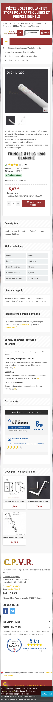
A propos (26, 23)
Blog (16, 26)
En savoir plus (30, 699)
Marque (8, 168)
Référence (9, 171)
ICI (14, 368)
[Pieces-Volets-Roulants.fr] (11, 32)
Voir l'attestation (19, 428)
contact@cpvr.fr (11, 327)
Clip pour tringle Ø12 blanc (14, 501)
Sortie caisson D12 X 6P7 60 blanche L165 (14, 537)
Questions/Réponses (29, 26)
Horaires (7, 26)
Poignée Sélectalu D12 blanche (39, 501)
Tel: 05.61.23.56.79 (11, 23)
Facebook (5, 611)
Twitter (12, 611)
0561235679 (24, 324)
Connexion (31, 32)
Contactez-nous (39, 23)
